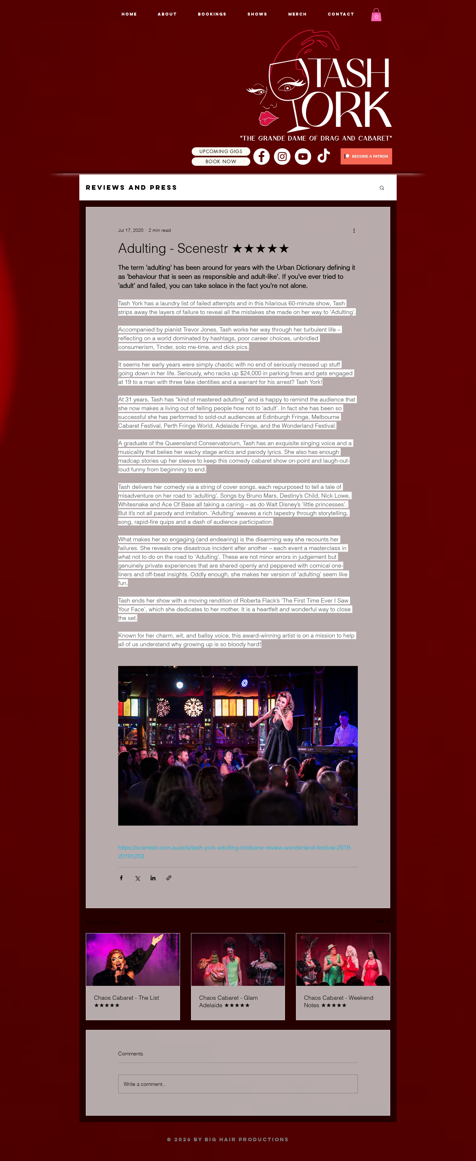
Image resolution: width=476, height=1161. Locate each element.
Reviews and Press (132, 187)
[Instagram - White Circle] (282, 156)
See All (383, 921)
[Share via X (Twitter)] (137, 878)
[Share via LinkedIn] (153, 878)
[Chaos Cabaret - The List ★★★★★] (133, 959)
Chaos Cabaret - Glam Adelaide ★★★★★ (228, 1001)
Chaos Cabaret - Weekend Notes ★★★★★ (338, 1001)
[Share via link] (169, 878)
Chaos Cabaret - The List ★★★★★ (126, 1001)
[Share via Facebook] (121, 878)
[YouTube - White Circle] (303, 156)
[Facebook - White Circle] (261, 156)
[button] (376, 14)
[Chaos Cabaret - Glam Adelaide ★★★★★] (238, 959)
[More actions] (354, 230)
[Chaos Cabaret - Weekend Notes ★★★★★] (343, 959)
